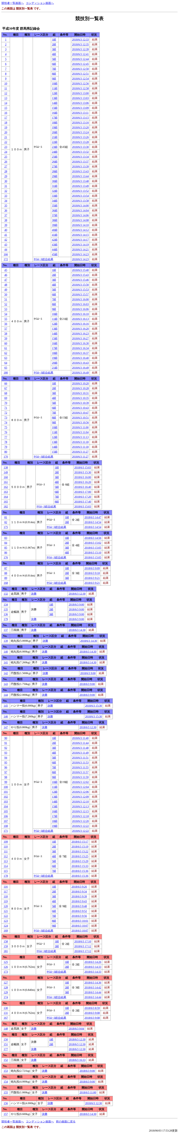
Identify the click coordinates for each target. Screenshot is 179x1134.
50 (5, 294)
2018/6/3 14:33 (92, 966)
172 (6, 259)
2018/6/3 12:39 (80, 49)
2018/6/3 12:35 (80, 44)
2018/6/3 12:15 (80, 811)
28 (5, 171)
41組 (55, 234)
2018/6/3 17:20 (82, 496)
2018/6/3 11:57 (80, 772)
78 (5, 441)
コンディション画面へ (40, 3)
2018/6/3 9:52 (79, 911)
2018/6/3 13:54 (80, 195)
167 (6, 1017)
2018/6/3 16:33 (77, 1059)
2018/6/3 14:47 (92, 517)
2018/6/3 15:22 (79, 851)
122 (6, 915)
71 (5, 407)
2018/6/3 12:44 (80, 59)
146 (6, 716)
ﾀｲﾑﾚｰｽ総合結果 (43, 259)
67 (5, 388)
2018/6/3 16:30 (80, 343)
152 (6, 1059)
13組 (55, 98)
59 (5, 338)
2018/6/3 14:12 (80, 229)
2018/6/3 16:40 (80, 357)
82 (5, 522)
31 (5, 185)
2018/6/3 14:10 (80, 225)
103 (6, 801)
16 (5, 112)
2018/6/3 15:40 (80, 270)
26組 (55, 161)
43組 (55, 244)
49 (5, 289)
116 (6, 886)
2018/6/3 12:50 (80, 68)
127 (6, 982)
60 (5, 343)
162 (6, 486)
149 (6, 472)
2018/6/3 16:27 (80, 338)
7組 (54, 68)
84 (5, 542)
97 (5, 772)
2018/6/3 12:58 (80, 88)
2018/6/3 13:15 (80, 117)
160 (6, 477)
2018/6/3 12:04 (80, 786)
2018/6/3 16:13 (80, 318)
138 (6, 467)
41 (5, 234)
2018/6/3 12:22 (80, 825)
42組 (55, 239)
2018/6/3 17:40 (82, 501)
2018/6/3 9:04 (76, 1028)
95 (5, 762)
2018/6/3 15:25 (79, 856)
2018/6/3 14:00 (80, 205)
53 (5, 309)
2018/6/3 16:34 (80, 348)
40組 (55, 229)
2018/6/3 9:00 (76, 604)
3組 (54, 49)
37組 (55, 215)
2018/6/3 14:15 (80, 234)
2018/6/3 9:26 (79, 886)
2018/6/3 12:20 (80, 821)
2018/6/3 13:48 (80, 181)
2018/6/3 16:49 (80, 367)
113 (6, 861)
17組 (55, 117)
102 (6, 796)
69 (5, 398)
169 (6, 930)
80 (5, 451)
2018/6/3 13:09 (80, 107)
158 (6, 941)
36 (5, 210)
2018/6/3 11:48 (80, 747)
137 (6, 629)
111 (6, 851)
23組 (55, 146)
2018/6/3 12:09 (80, 796)
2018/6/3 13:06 (80, 102)
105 (6, 811)
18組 (55, 122)
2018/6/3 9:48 (79, 906)
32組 (55, 190)
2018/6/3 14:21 (80, 249)
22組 (55, 142)
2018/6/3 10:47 (80, 412)
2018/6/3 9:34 (79, 891)
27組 (55, 166)
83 (5, 537)
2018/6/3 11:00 (80, 427)
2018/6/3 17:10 (82, 941)
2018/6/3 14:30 (77, 629)
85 (5, 547)
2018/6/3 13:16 (80, 122)
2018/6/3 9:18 (92, 573)
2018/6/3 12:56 (80, 83)
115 (6, 870)
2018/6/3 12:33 (80, 39)
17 (5, 117)
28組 (55, 171)
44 (5, 249)
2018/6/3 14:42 (92, 987)
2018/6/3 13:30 (80, 146)
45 (5, 270)
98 (5, 777)
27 (5, 166)
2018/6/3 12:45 (80, 63)
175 (6, 527)
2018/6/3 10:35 (80, 398)
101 (6, 791)
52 (5, 304)
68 (5, 393)
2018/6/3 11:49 (80, 752)
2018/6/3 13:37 (80, 161)
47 (5, 279)
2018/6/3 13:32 (80, 151)
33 (5, 195)
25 (5, 156)
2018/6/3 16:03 (80, 304)
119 (6, 901)
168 (6, 582)
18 (5, 122)
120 (6, 906)
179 (6, 619)
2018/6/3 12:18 (80, 816)
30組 (55, 181)
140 (6, 651)
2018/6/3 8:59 (92, 1008)
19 (5, 127)
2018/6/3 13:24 (80, 132)
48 (5, 284)
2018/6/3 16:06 (80, 309)
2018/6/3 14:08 (80, 220)
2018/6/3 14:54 (92, 522)
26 (5, 161)
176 (6, 557)
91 (5, 742)
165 (6, 501)
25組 (55, 156)
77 (5, 437)
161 (6, 482)
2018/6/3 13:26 (80, 137)
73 (5, 417)
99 (5, 782)
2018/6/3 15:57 (80, 294)
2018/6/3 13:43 (80, 171)
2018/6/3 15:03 (82, 467)
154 (6, 1081)
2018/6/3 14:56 (92, 537)
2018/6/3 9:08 (92, 1012)
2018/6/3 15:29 (79, 861)
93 (5, 752)
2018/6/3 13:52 (80, 190)
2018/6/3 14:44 (92, 992)
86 (5, 552)
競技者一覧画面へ (12, 3)
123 (6, 920)
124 (6, 925)
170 (6, 456)
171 (6, 830)
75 (5, 427)
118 (6, 896)
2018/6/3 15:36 (79, 870)
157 (6, 1114)
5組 (54, 59)
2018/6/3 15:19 (79, 846)
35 (5, 205)
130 (6, 1008)
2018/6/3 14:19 (80, 244)
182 (6, 506)
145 (6, 705)
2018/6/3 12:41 (80, 54)
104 (6, 806)
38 (5, 220)
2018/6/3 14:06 (80, 215)
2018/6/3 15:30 (82, 472)
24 (5, 151)
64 (5, 362)
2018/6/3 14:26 (92, 961)
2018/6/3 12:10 (80, 801)
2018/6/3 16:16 (80, 323)
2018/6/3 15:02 (92, 542)
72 (5, 412)
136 (6, 614)
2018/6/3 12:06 (80, 791)
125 (6, 961)
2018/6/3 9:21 (92, 578)
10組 (55, 83)
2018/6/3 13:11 (80, 112)
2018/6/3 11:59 (80, 777)
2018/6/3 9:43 (79, 901)
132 (6, 593)
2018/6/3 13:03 (80, 98)
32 (5, 190)
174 (6, 997)
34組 (55, 200)
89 (5, 578)
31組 (55, 185)
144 (6, 694)
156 (6, 1103)
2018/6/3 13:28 (80, 142)
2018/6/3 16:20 (80, 328)
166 (6, 254)
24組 (55, 151)
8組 (54, 73)
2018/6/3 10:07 (79, 925)
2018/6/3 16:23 (80, 333)
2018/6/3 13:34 (80, 156)
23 (5, 146)
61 (5, 348)
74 (5, 422)
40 (5, 229)
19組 (55, 127)
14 (5, 102)
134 (6, 604)
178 (6, 875)
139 (6, 640)
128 (6, 987)
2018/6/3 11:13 (80, 437)
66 (5, 383)
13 (5, 98)
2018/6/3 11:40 (80, 738)
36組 (55, 210)
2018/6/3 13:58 (80, 200)
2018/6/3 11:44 (80, 742)
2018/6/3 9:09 (92, 568)
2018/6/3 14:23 (80, 254)
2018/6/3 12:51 (80, 73)
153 (6, 1070)
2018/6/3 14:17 (80, 239)
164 (6, 496)
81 (5, 517)
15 (5, 107)
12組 (55, 93)
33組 (55, 195)
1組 (54, 39)
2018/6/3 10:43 (80, 407)
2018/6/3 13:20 (80, 127)
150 (6, 1039)
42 (5, 239)
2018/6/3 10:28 (80, 388)
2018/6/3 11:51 (80, 757)
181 (6, 951)
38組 (55, 220)
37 (5, 215)
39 (5, 225)
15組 (55, 107)
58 (5, 333)
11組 (55, 88)
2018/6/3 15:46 (80, 279)
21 (5, 137)
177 (6, 1049)
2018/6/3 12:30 (77, 593)
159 (6, 946)
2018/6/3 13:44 (80, 176)
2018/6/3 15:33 (79, 866)
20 (5, 132)
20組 (55, 132)
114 (6, 866)
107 (6, 821)
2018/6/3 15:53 (80, 289)
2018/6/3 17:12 (82, 946)
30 (5, 181)
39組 (55, 225)
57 (5, 328)
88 (5, 573)
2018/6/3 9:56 (79, 915)
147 (6, 727)
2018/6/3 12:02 (80, 782)
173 (6, 971)
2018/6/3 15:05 (92, 547)
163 (6, 491)
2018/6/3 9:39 (79, 896)
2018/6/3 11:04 (80, 432)
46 (5, 274)
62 (5, 353)
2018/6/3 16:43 (80, 362)
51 (5, 299)
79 (5, 446)
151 (6, 1044)
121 (6, 911)
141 (6, 662)
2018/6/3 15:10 (92, 552)
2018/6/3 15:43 (80, 274)
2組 (54, 44)
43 (5, 244)
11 (5, 88)
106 (6, 816)
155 (6, 1092)
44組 (55, 249)
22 (5, 142)
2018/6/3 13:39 (80, 166)
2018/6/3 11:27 (80, 451)
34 (5, 200)
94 (5, 757)
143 (6, 684)
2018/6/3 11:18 (80, 441)
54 (5, 313)
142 (6, 673)
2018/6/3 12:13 (80, 806)
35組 (55, 205)
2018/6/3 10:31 (80, 393)
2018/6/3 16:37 (80, 353)
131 (6, 1012)
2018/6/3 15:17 (79, 841)
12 (5, 93)
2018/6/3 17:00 (82, 491)
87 (5, 568)
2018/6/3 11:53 (80, 762)
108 (6, 825)
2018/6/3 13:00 (80, 93)
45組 (55, 254)
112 (6, 856)
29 (5, 176)
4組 (54, 54)
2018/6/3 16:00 (80, 299)
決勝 (34, 593)
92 (5, 747)
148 (6, 1028)
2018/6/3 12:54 (80, 78)
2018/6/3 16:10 (80, 313)
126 (6, 966)
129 (6, 992)
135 (6, 609)
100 (6, 786)
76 (5, 432)
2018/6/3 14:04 (80, 210)
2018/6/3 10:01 (79, 920)
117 (6, 891)
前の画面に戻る (66, 1121)
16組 (55, 112)
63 (5, 357)
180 (6, 372)
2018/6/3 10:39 (80, 402)
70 (5, 402)
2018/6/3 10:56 (80, 422)
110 (6, 846)
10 (5, 83)
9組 (54, 78)
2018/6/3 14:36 (92, 982)
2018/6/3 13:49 (80, 185)
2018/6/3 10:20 (80, 383)
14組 (55, 102)
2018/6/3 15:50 (80, 284)
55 (5, 318)
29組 (55, 176)
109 (6, 841)
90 (5, 738)
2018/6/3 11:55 (80, 767)
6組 (54, 63)
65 (5, 367)
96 (5, 767)
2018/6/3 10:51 (80, 417)
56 (5, 323)
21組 (55, 137)
